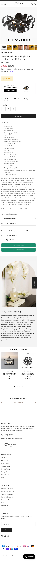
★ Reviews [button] (34, 283)
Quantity (4, 105)
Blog (2, 477)
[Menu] (2, 4)
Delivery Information (7, 488)
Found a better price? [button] (18, 245)
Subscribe (7, 530)
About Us (4, 457)
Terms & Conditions (7, 494)
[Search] (6, 4)
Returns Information (7, 491)
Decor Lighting (9, 555)
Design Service (6, 472)
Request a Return (6, 500)
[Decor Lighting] (18, 4)
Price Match (5, 463)
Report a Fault (5, 503)
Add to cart (18, 116)
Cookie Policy (5, 466)
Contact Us (4, 460)
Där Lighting (7, 52)
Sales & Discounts (6, 475)
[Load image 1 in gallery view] (18, 25)
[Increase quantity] (13, 109)
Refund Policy (5, 505)
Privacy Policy (5, 469)
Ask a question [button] (18, 402)
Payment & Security (7, 497)
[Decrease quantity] (3, 109)
